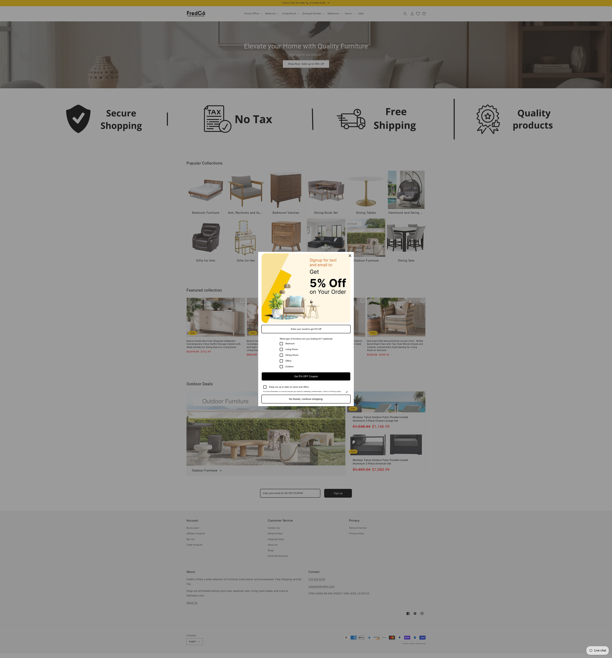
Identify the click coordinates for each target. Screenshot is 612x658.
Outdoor (289, 366)
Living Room (291, 349)
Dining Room (292, 355)
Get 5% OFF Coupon (306, 376)
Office (288, 360)
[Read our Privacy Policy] (347, 392)
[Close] (350, 256)
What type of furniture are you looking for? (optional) (306, 338)
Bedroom (290, 343)
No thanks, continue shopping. (306, 399)
